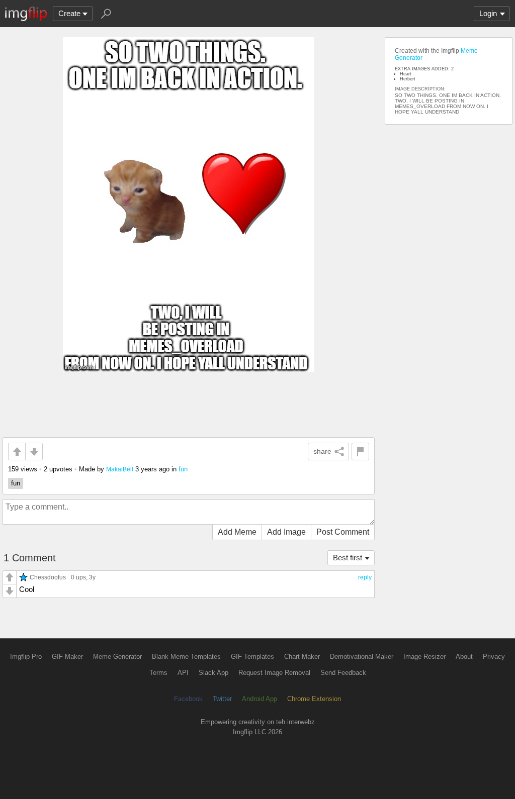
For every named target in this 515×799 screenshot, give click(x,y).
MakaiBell (119, 469)
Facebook (188, 699)
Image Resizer (424, 656)
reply (365, 577)
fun (183, 469)
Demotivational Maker (361, 656)
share (322, 451)
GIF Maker (67, 656)
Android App (259, 699)
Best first (347, 557)
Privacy (494, 656)
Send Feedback (343, 672)
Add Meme (237, 532)
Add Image (286, 532)
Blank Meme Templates (186, 656)
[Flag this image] (360, 451)
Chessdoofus (48, 577)
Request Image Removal (274, 672)
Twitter (222, 699)
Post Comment (342, 532)
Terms (158, 672)
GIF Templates (252, 656)
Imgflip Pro (26, 656)
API (183, 672)
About (464, 656)
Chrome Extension (314, 699)
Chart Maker (302, 656)
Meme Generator (117, 656)
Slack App (213, 672)
